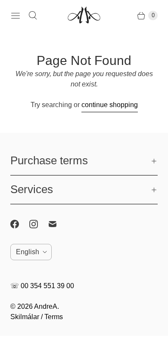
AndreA (45, 306)
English (27, 251)
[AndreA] (84, 15)
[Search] (32, 15)
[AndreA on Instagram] (38, 224)
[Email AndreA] (57, 224)
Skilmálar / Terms (36, 316)
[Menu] (15, 15)
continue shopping (109, 104)
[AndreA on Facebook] (19, 224)
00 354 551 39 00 (47, 285)
